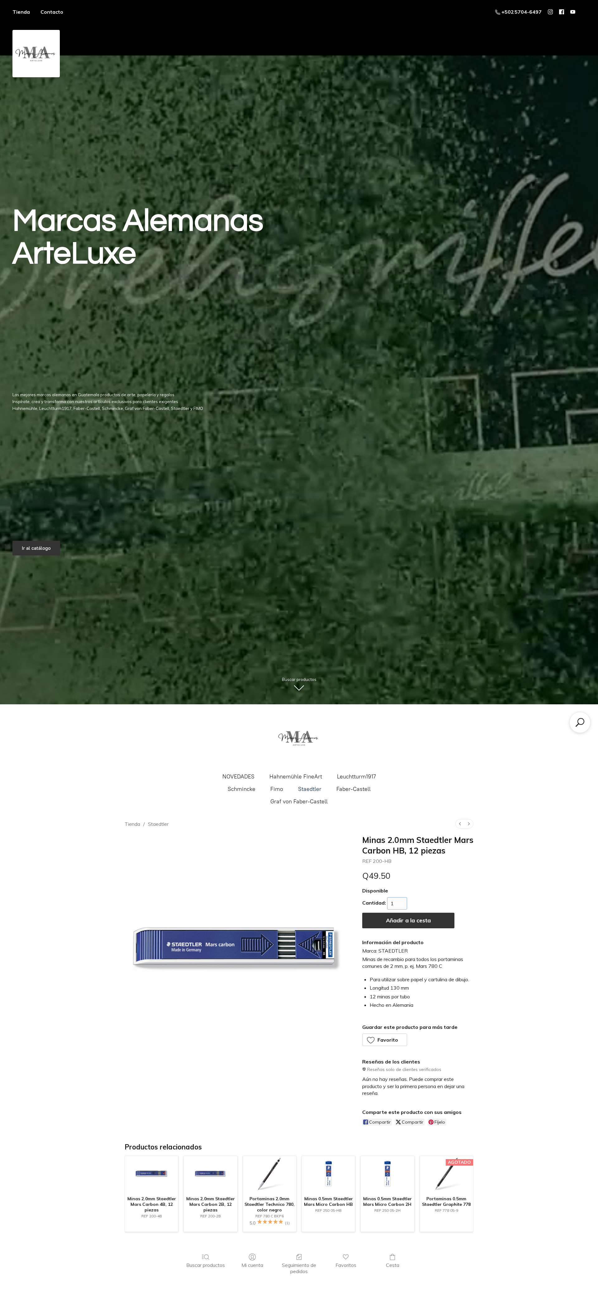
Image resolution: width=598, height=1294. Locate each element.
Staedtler (309, 789)
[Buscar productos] (580, 722)
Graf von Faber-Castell (299, 801)
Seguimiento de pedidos (299, 1268)
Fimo (276, 789)
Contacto (51, 12)
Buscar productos (205, 1265)
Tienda (21, 12)
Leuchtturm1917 (356, 776)
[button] (384, 1040)
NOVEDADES (238, 776)
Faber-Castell (353, 789)
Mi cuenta (252, 1265)
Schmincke (241, 789)
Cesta (392, 1265)
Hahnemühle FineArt (295, 776)
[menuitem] (460, 823)
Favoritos (345, 1265)
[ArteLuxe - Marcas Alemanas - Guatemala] (299, 738)
